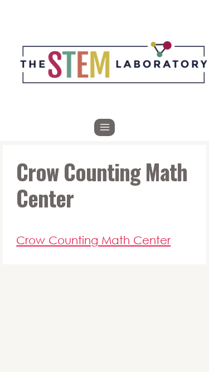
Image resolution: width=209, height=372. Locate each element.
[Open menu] (104, 127)
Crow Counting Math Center (93, 240)
